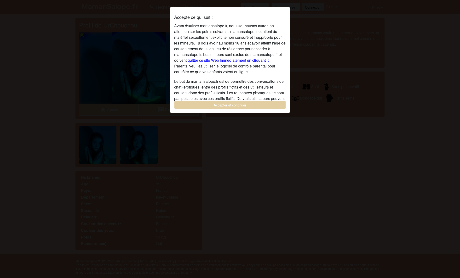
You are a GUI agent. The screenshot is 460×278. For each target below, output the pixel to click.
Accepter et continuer (230, 104)
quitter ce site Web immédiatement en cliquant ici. (229, 60)
